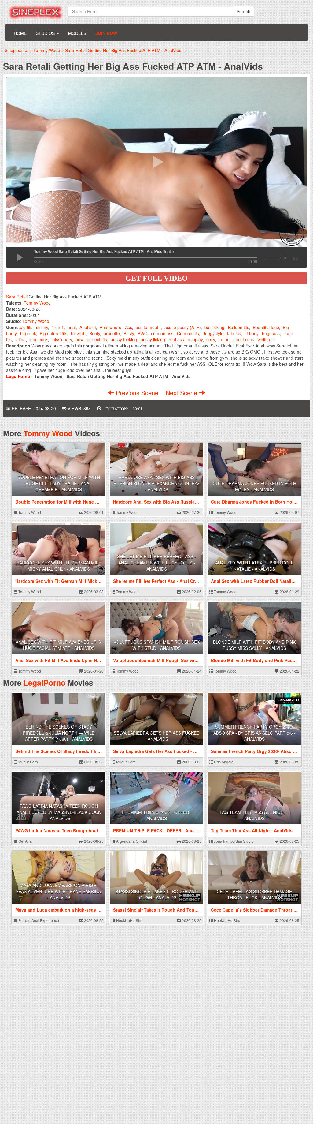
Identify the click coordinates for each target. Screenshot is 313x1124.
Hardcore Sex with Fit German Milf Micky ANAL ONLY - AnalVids (58, 566)
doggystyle (213, 333)
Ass (128, 327)
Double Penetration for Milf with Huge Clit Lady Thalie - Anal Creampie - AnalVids (58, 483)
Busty (128, 333)
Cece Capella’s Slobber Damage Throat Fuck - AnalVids (254, 894)
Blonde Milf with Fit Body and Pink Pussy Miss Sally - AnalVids (254, 645)
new (79, 339)
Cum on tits (188, 333)
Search (243, 11)
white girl (266, 339)
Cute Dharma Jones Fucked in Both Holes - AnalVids (254, 486)
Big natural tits (53, 333)
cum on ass (162, 333)
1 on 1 (58, 327)
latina (20, 339)
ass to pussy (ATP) (182, 327)
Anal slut (87, 327)
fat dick (234, 333)
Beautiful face (266, 327)
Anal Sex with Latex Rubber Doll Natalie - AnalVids (254, 566)
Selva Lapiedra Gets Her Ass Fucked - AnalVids (157, 736)
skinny (42, 327)
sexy (210, 339)
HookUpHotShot (129, 920)
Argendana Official (131, 841)
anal (72, 327)
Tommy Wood (37, 303)
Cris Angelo (223, 761)
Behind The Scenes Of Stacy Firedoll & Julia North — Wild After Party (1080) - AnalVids (59, 733)
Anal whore (110, 327)
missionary (61, 339)
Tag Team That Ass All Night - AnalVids (254, 815)
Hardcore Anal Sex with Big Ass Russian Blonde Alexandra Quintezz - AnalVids (156, 483)
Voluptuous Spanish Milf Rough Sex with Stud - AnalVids (156, 645)
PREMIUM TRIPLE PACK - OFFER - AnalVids (157, 815)
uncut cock (243, 339)
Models (77, 33)
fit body (251, 333)
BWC (142, 333)
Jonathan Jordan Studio (233, 841)
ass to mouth (148, 327)
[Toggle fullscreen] (294, 257)
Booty (94, 333)
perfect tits (97, 339)
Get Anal (25, 841)
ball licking (214, 327)
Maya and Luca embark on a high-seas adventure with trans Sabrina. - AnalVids (59, 891)
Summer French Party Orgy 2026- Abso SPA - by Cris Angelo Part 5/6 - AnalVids (254, 733)
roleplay (195, 339)
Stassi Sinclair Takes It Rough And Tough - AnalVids (156, 894)
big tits (26, 327)
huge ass (271, 333)
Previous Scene (137, 392)
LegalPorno (44, 682)
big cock (28, 333)
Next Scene (182, 392)
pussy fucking (124, 339)
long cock (38, 339)
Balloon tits (238, 327)
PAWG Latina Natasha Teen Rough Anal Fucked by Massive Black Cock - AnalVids (59, 812)
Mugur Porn (27, 761)
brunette (112, 333)
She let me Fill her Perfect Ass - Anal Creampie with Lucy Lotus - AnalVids (156, 562)
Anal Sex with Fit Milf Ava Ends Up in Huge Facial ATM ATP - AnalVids (59, 645)
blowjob (78, 333)
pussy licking (153, 339)
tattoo (224, 339)
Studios (46, 33)
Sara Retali (17, 297)
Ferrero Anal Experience (38, 920)
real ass (176, 339)
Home (20, 33)
